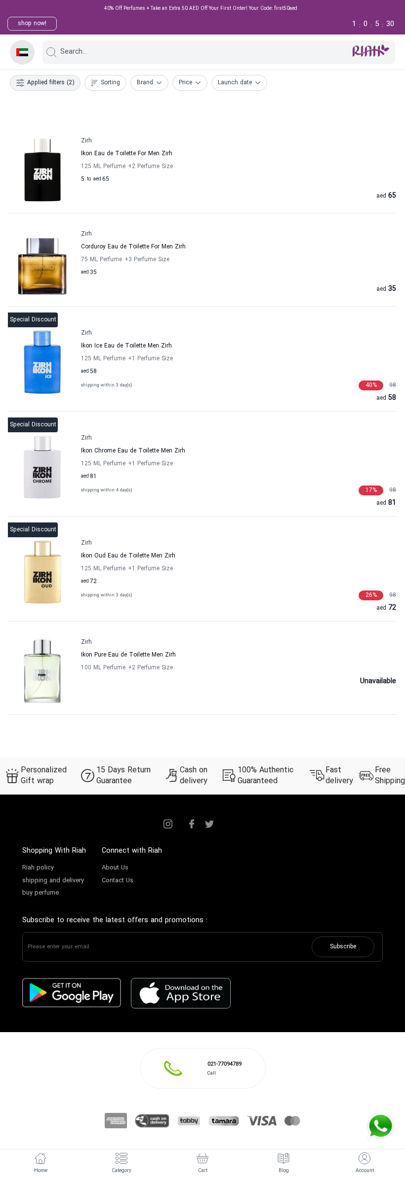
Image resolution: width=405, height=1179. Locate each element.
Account (365, 1171)
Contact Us (117, 880)
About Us (115, 868)
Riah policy (38, 868)
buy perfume (40, 893)
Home (40, 1171)
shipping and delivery (53, 880)
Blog (284, 1171)
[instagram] (168, 824)
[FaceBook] (192, 824)
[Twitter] (209, 824)
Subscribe (343, 947)
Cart (202, 1171)
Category (121, 1171)
